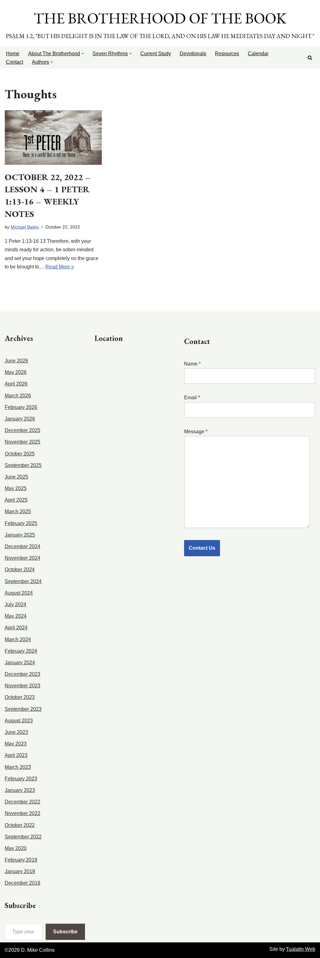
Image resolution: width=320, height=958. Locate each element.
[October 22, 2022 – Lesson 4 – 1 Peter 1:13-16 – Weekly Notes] (53, 137)
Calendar (258, 53)
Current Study (155, 53)
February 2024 (21, 651)
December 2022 (22, 801)
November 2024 (22, 558)
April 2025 (16, 500)
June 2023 (16, 732)
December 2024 (22, 546)
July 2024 (15, 604)
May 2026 (16, 372)
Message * (196, 431)
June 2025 (16, 476)
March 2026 (18, 395)
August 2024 (19, 593)
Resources (227, 53)
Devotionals (193, 53)
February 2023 (21, 778)
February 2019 (21, 859)
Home (12, 53)
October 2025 (20, 453)
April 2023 (16, 755)
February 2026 (21, 407)
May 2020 (16, 848)
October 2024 (20, 569)
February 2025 (21, 523)
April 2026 (16, 383)
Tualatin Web (300, 949)
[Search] (310, 57)
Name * (192, 363)
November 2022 (22, 813)
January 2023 (20, 790)
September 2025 (23, 465)
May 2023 (16, 743)
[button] (83, 53)
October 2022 (20, 825)
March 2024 (18, 639)
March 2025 (18, 511)
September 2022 (23, 836)
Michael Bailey (25, 226)
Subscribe (65, 931)
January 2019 (20, 871)
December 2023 (22, 674)
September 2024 (23, 581)
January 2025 (20, 535)
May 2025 (16, 488)
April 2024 (16, 627)
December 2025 (22, 430)
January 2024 (20, 662)
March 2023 (18, 767)
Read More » (59, 266)
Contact (14, 62)
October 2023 (20, 697)
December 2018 (22, 883)
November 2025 (22, 442)
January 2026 (20, 418)
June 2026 (16, 360)
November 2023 (22, 685)
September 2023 (23, 709)
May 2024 (16, 616)
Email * (192, 397)
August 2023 (19, 720)
